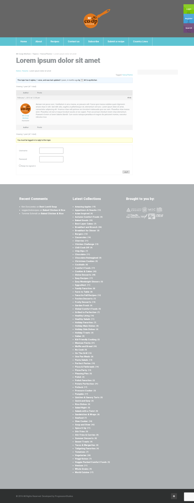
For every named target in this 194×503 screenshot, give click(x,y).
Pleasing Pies (83, 373)
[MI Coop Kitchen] (97, 18)
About (39, 41)
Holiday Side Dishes (86, 329)
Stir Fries (81, 431)
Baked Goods (84, 220)
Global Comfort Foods (88, 309)
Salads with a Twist (86, 411)
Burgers (81, 234)
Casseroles (83, 237)
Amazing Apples (85, 206)
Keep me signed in (28, 166)
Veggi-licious (83, 458)
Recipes (55, 41)
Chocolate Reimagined (88, 258)
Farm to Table (84, 292)
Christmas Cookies (86, 261)
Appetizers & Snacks (88, 210)
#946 (129, 98)
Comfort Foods (85, 268)
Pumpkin (81, 394)
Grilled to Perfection (87, 312)
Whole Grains (83, 469)
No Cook (81, 349)
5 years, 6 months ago (69, 80)
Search (188, 28)
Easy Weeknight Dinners (89, 281)
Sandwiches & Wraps (87, 414)
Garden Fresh (83, 305)
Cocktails (81, 264)
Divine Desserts (85, 275)
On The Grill (83, 353)
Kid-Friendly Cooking (87, 339)
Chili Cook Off (83, 247)
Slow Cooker (83, 421)
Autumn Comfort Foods (89, 217)
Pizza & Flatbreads (87, 367)
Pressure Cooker (85, 390)
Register (189, 18)
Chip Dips (81, 251)
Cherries (81, 241)
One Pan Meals (84, 356)
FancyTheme (127, 75)
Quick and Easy (84, 401)
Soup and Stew (85, 424)
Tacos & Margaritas (86, 445)
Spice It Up (82, 428)
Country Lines (140, 41)
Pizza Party (83, 370)
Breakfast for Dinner (87, 230)
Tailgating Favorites (87, 448)
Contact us (74, 41)
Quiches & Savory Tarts (89, 397)
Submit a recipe (116, 41)
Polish (80, 377)
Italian (80, 336)
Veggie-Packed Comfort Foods (92, 462)
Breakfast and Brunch (88, 227)
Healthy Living (84, 315)
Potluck (81, 387)
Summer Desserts (86, 438)
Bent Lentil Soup (48, 206)
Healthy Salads (84, 319)
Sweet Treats (83, 441)
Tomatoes (81, 452)
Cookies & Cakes (85, 271)
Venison (81, 465)
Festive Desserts (85, 298)
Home (23, 41)
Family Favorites (85, 288)
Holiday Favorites (85, 322)
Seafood (81, 418)
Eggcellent (82, 285)
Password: (23, 159)
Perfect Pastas (85, 363)
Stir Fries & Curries (87, 435)
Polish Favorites (85, 380)
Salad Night (82, 407)
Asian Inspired (84, 213)
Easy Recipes (84, 278)
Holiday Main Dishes (87, 326)
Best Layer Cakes (85, 223)
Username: (23, 151)
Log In (126, 172)
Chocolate (82, 254)
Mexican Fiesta (85, 343)
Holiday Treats (84, 332)
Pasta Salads (83, 360)
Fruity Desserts (85, 302)
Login (188, 9)
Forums (25, 71)
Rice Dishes (82, 404)
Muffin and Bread (86, 346)
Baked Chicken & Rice (54, 210)
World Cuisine (84, 472)
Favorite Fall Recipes (88, 295)
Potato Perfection (86, 384)
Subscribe (93, 41)
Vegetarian (83, 455)
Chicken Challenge (86, 244)
